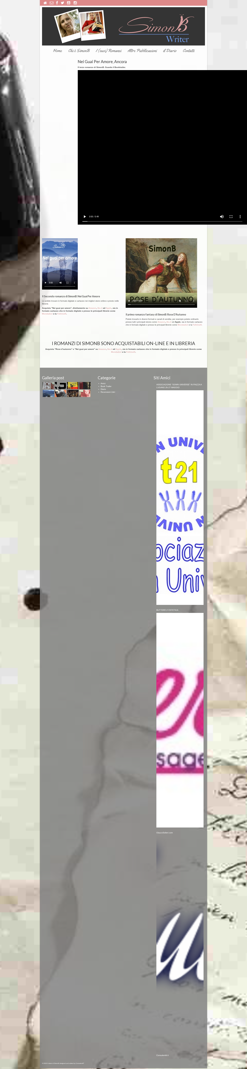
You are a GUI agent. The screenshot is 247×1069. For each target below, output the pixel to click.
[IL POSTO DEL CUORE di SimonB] (48, 393)
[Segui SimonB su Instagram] (75, 3)
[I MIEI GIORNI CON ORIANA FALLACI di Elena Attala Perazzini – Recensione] (84, 393)
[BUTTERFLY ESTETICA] (180, 720)
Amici (103, 383)
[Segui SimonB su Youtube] (69, 3)
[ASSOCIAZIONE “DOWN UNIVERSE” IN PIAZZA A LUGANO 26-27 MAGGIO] (180, 497)
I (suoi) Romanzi (108, 50)
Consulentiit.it (162, 1055)
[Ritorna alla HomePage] (45, 3)
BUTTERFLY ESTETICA (167, 610)
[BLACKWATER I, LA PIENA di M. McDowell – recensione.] (48, 385)
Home (57, 50)
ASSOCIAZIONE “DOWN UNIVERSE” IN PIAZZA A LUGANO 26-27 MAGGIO (179, 386)
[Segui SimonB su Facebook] (57, 3)
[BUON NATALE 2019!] (72, 393)
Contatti (188, 50)
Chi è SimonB (78, 50)
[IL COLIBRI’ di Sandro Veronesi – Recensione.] (72, 385)
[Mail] (51, 3)
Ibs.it (100, 308)
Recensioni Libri (108, 392)
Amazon (92, 308)
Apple (108, 308)
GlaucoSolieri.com (164, 833)
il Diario (169, 50)
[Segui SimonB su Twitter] (62, 3)
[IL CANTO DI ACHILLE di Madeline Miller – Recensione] (84, 385)
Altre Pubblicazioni (142, 50)
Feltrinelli (61, 314)
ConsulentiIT (80, 1063)
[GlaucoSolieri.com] (180, 943)
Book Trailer (106, 386)
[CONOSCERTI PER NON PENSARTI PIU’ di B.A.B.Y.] (60, 393)
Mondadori (47, 314)
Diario (103, 389)
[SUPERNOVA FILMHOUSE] (60, 385)
